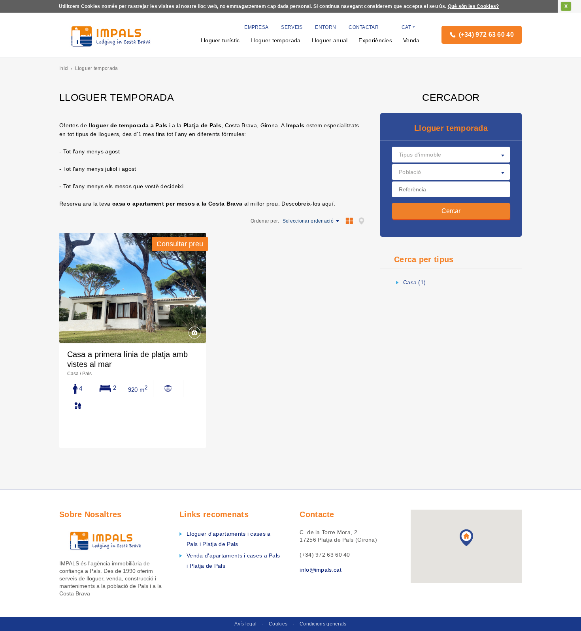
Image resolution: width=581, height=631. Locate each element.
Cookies (278, 624)
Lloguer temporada (275, 40)
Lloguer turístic (220, 40)
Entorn (325, 27)
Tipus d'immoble (420, 154)
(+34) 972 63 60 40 (486, 34)
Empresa (256, 27)
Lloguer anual (330, 40)
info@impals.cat (320, 570)
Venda (411, 40)
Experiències (375, 40)
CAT (406, 27)
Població (410, 172)
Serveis (291, 27)
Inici (64, 68)
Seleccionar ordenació (308, 221)
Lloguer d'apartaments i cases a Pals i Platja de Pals (228, 539)
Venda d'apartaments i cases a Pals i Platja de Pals (233, 560)
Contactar (364, 27)
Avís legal (245, 624)
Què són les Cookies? (473, 6)
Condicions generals (323, 624)
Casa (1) (414, 282)
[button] (466, 537)
